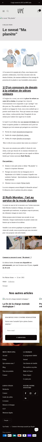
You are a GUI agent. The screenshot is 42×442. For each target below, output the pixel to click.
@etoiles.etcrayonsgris (23, 138)
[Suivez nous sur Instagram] (30, 393)
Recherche (6, 389)
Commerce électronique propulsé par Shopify (23, 426)
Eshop (4, 359)
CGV (4, 409)
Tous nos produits (8, 371)
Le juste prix (27, 379)
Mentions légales (8, 413)
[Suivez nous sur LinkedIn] (25, 398)
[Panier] (38, 11)
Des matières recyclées (30, 367)
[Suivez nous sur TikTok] (35, 393)
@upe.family (26, 183)
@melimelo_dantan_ (22, 135)
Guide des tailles (8, 397)
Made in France (28, 371)
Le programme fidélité (30, 355)
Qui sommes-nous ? (9, 363)
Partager (5, 286)
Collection (7, 25)
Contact (5, 375)
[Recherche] (8, 11)
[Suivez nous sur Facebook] (25, 393)
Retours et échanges (9, 405)
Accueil (5, 355)
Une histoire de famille (30, 363)
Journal (25, 359)
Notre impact (27, 375)
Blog (4, 367)
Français (6, 420)
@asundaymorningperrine (24, 132)
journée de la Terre (19, 72)
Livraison (5, 401)
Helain (21, 208)
